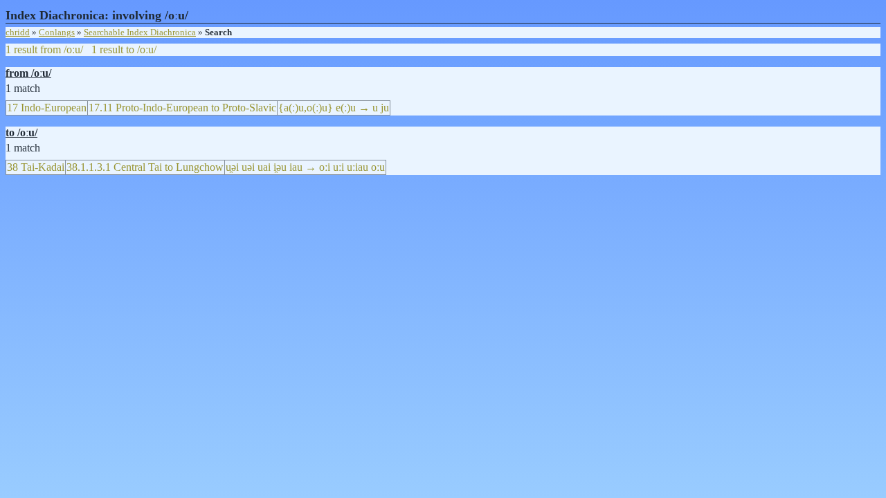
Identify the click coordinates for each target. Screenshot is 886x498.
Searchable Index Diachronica (140, 32)
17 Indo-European (47, 107)
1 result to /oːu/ (123, 49)
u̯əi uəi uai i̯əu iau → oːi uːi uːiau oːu (305, 167)
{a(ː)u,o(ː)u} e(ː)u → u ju (333, 107)
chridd (18, 32)
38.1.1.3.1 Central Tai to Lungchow (145, 167)
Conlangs (57, 32)
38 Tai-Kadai (35, 167)
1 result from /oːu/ (44, 49)
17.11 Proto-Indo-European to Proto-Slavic (182, 107)
